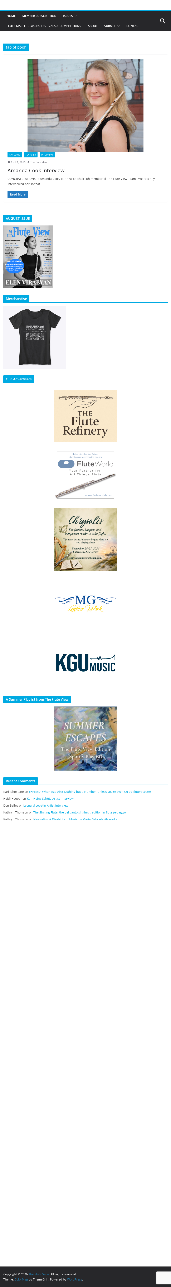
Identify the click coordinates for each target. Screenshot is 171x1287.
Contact (133, 26)
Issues (68, 16)
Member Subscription (39, 16)
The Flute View (38, 162)
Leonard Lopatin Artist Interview (45, 805)
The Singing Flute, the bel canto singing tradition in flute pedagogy (80, 812)
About (93, 26)
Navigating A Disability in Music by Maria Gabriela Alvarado (75, 819)
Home (11, 16)
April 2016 (14, 154)
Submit (109, 26)
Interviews (47, 154)
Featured (31, 154)
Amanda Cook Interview (36, 170)
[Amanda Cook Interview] (85, 105)
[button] (75, 16)
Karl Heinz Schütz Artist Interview (50, 799)
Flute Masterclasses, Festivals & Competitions (44, 26)
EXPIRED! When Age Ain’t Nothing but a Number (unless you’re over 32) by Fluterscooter (90, 792)
